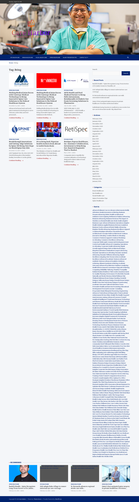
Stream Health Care (112, 359)
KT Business (96, 418)
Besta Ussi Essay (110, 357)
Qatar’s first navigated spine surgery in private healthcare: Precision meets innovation (116, 488)
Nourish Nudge (122, 408)
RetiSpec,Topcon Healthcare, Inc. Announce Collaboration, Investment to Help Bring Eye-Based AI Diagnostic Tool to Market (76, 146)
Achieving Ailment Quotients (101, 263)
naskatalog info (101, 352)
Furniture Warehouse (111, 380)
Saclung (106, 340)
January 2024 (96, 181)
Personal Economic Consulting (112, 289)
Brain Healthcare (27, 57)
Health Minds (118, 412)
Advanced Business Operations (113, 223)
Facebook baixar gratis (100, 333)
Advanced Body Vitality (111, 227)
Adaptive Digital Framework (108, 316)
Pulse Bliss (116, 410)
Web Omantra (120, 420)
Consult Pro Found (108, 367)
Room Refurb (96, 365)
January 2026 (96, 121)
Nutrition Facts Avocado (100, 323)
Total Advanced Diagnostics (108, 293)
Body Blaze (126, 393)
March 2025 (96, 146)
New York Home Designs (109, 282)
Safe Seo (120, 424)
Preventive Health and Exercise (102, 287)
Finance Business (113, 325)
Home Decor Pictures (120, 320)
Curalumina (104, 448)
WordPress (58, 499)
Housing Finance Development (102, 320)
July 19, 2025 (67, 106)
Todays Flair (111, 420)
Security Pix (115, 371)
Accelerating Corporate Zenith (102, 246)
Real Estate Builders (112, 306)
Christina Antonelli (103, 342)
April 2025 (95, 144)
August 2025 (96, 134)
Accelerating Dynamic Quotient (116, 253)
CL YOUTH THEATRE (109, 329)
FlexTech (95, 361)
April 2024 (95, 174)
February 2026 (97, 119)
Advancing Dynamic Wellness (102, 255)
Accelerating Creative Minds (107, 235)
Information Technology (121, 414)
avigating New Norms (107, 257)
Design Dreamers (110, 363)
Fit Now (103, 295)
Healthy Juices (118, 365)
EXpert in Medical (115, 441)
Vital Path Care (105, 429)
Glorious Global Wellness (114, 276)
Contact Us (83, 57)
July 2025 (95, 136)
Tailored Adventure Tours (114, 284)
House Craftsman (110, 386)
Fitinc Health (111, 295)
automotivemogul (116, 439)
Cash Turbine (100, 431)
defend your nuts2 (98, 357)
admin (23, 106)
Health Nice (100, 456)
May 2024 (95, 171)
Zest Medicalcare (114, 448)
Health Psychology (108, 391)
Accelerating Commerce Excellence (104, 240)
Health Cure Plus (121, 427)
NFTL (102, 354)
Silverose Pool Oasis (121, 391)
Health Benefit (97, 308)
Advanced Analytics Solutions (114, 261)
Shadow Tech (117, 303)
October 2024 (96, 159)
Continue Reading (15, 118)
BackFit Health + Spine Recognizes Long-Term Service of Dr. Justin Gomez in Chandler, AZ (22, 488)
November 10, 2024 (14, 150)
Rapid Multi (103, 427)
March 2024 (96, 176)
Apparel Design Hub (104, 248)
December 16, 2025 (41, 106)
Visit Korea (112, 308)
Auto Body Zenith (116, 221)
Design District (121, 363)
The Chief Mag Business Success (109, 382)
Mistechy (99, 424)
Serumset (95, 422)
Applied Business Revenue (112, 225)
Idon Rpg (125, 350)
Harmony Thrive (117, 405)
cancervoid (101, 444)
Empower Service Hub (118, 374)
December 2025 (97, 124)
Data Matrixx (123, 431)
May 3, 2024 (67, 153)
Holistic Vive (103, 408)
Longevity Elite (97, 437)
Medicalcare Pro (97, 446)
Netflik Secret (110, 331)
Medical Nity (117, 446)
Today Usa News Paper (115, 422)
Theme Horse (37, 499)
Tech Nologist (107, 318)
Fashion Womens (98, 363)
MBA (109, 333)
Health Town (96, 282)
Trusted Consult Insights (100, 378)
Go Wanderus (110, 452)
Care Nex (123, 410)
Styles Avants (120, 361)
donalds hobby (97, 329)
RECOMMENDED (15, 462)
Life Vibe (119, 401)
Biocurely (125, 439)
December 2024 (97, 154)
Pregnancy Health (98, 450)
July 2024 (95, 166)
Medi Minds (114, 399)
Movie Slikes (103, 422)
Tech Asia (123, 325)
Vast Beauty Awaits (107, 303)
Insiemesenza (106, 350)
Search (94, 69)
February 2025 (97, 149)
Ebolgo (94, 354)
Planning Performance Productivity (112, 274)
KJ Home (126, 416)
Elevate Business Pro (123, 384)
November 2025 (97, 126)
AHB (117, 357)
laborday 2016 (101, 359)
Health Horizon (107, 410)
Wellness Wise (97, 395)
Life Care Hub (122, 399)
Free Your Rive (125, 346)
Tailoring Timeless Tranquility (117, 270)
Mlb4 (94, 352)
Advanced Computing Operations (117, 244)
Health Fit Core (117, 433)
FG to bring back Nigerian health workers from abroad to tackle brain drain (48, 144)
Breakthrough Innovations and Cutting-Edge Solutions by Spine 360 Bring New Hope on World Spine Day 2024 (21, 145)
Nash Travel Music (121, 418)
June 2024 (95, 169)
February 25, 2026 (14, 491)
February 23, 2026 (45, 491)
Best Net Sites (114, 340)
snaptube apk (115, 333)
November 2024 (97, 156)
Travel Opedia (114, 310)
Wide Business (123, 310)
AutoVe (104, 327)
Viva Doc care (104, 441)
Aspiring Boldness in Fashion (112, 216)
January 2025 (96, 151)
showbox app (108, 354)
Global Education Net (112, 431)
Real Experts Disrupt (108, 454)
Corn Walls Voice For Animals (111, 335)
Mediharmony (111, 435)
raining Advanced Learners (112, 297)
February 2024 (97, 179)
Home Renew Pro (107, 414)
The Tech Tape (112, 424)
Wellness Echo (112, 408)
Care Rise (125, 401)
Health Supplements (117, 388)
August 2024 (96, 164)
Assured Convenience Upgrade (112, 267)
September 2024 (97, 161)
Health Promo (97, 327)
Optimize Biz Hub (98, 386)
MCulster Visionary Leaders (101, 371)
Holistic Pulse (109, 412)
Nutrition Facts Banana (116, 323)
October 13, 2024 (41, 148)
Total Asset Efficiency (107, 301)
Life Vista (126, 405)
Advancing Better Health (106, 214)
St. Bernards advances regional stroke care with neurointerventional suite (82, 488)
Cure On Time (120, 450)
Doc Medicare (123, 444)
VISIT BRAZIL (125, 301)
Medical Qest (125, 446)
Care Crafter (115, 403)
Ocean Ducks (102, 337)
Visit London (114, 272)
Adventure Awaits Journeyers (102, 212)
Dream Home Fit (97, 433)
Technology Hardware (100, 325)
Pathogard (96, 441)
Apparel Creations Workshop (115, 238)
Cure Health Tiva (110, 450)
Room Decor (122, 376)
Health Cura (96, 448)
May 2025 (95, 141)
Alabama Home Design (106, 278)
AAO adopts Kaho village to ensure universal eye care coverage (53, 487)
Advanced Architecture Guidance (110, 265)
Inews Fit (104, 420)
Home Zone (119, 416)
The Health (119, 295)
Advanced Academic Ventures (109, 259)
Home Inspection (107, 365)
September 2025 (97, 131)
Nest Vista (95, 408)
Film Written (115, 344)
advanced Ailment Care (100, 210)
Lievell (105, 424)
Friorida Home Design (121, 280)
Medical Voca (124, 448)
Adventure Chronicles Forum (115, 231)
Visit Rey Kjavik (119, 327)
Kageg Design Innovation (119, 369)
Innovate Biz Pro (104, 374)
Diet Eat (122, 318)
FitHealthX (117, 437)
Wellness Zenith (106, 405)
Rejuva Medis (96, 454)
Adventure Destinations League (109, 250)
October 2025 (96, 129)
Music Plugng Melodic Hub (113, 393)
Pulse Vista (113, 397)
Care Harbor (96, 403)
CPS (98, 354)
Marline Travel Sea (108, 416)
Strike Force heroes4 (120, 354)
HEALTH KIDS (97, 391)
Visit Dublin (110, 327)
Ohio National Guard (114, 337)
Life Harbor (112, 401)
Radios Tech (123, 359)
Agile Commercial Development (114, 242)
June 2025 (95, 139)
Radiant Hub (96, 405)
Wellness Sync (105, 403)
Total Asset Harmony (114, 299)
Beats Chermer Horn (99, 331)
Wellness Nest (100, 412)
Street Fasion (111, 427)
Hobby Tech (116, 318)
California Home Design (106, 280)
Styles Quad (112, 361)
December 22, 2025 (14, 106)
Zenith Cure (96, 401)
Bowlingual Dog (116, 350)
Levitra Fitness (121, 329)
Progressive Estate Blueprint (101, 291)
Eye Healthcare (15, 57)
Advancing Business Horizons (109, 219)
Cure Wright (102, 452)
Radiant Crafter (107, 395)
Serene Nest (123, 403)
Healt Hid (105, 308)
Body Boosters (104, 439)
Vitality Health (108, 446)
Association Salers (102, 346)
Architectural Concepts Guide (102, 233)
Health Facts (96, 303)
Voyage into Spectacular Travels (103, 312)
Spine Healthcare (55, 57)
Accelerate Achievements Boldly (118, 210)
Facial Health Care (41, 57)
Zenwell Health (115, 429)
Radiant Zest (122, 397)
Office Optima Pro (115, 378)
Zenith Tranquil (105, 397)
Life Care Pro (96, 414)
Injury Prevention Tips (70, 57)
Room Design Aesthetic (103, 388)
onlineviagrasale (112, 352)
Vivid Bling (121, 352)
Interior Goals (103, 361)
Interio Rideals (97, 416)
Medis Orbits (109, 456)
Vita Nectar (104, 401)
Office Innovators (110, 384)
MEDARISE (108, 444)
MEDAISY (115, 444)
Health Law (123, 306)
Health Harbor (97, 410)
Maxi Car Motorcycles (108, 418)
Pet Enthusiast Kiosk (106, 314)
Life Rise (126, 412)
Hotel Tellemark (105, 344)
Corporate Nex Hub (104, 369)
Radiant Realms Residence (101, 272)
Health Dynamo (101, 435)
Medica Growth (121, 435)
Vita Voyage (116, 395)
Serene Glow (106, 399)
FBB (123, 331)
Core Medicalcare (121, 452)
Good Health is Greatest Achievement (104, 348)
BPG (120, 331)
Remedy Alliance (108, 437)
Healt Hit (118, 301)
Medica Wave (108, 433)
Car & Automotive (114, 346)
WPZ (117, 331)
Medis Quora (119, 454)
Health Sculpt (96, 399)
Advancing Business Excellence (113, 229)
